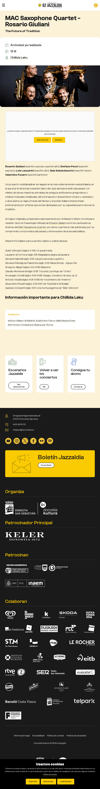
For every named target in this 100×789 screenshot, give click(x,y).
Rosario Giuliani (57, 223)
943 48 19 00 (19, 424)
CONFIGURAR (65, 782)
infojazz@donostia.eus (23, 430)
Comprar (78, 387)
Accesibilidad (38, 735)
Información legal (22, 735)
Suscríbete (46, 465)
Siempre (58, 140)
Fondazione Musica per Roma (36, 324)
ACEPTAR (33, 782)
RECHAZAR (48, 782)
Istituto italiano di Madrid (21, 320)
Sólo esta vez (42, 140)
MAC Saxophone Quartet (32, 227)
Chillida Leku (18, 57)
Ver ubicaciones (19, 385)
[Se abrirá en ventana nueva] (8, 441)
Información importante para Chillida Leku (44, 297)
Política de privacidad (76, 735)
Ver (44, 387)
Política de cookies (55, 735)
